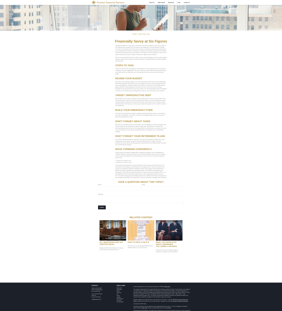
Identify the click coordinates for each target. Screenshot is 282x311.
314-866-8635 (98, 289)
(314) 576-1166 (98, 288)
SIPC (146, 308)
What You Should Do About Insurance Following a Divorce (166, 244)
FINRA (143, 308)
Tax (117, 294)
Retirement (119, 288)
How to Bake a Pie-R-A (138, 242)
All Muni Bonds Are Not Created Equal (111, 243)
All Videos (119, 300)
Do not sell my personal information (179, 301)
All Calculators (120, 301)
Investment (119, 289)
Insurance (119, 292)
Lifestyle (119, 297)
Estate (118, 291)
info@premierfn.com (96, 299)
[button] (152, 2)
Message (100, 194)
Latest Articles (120, 298)
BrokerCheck (167, 286)
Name (99, 184)
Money (118, 295)
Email (143, 184)
